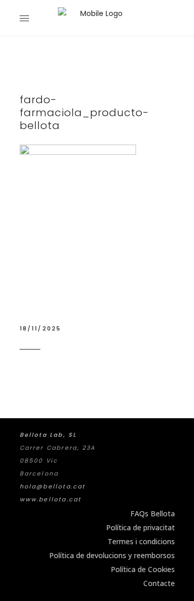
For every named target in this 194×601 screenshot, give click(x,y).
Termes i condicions (141, 541)
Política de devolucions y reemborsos (112, 555)
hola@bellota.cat (53, 486)
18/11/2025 (41, 328)
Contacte (159, 583)
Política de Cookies (143, 569)
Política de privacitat (140, 527)
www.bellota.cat (51, 499)
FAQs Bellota (152, 513)
